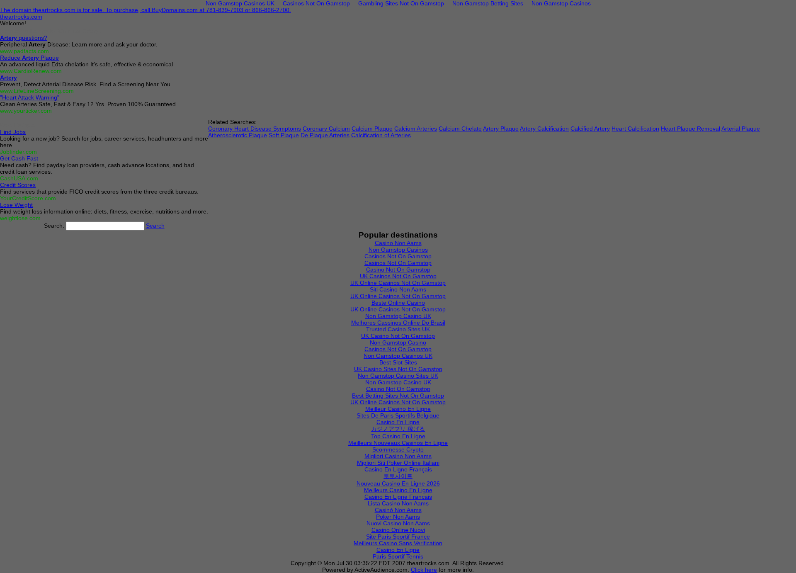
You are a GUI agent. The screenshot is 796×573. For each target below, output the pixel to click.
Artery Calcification (544, 128)
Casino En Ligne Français (398, 469)
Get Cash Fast (19, 158)
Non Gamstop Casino (398, 342)
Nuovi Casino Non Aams (398, 523)
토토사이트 (398, 476)
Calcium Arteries (415, 128)
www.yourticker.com (26, 110)
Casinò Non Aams (398, 510)
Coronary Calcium (326, 128)
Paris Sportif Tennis (398, 556)
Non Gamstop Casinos (398, 249)
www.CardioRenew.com (31, 71)
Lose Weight (16, 205)
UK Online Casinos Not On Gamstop (398, 282)
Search (155, 225)
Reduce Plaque (29, 57)
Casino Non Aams (398, 243)
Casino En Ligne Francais (398, 496)
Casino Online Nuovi (398, 530)
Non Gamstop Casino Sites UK (398, 375)
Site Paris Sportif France (398, 536)
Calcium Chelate (460, 128)
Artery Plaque (501, 128)
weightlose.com (20, 218)
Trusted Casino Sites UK (398, 329)
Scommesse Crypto (398, 449)
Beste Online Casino (398, 302)
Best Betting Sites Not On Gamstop (398, 395)
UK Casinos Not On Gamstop (398, 276)
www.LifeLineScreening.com (37, 90)
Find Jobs (13, 132)
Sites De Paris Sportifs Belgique (398, 415)
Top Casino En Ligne (398, 436)
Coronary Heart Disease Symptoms (254, 128)
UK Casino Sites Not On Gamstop (398, 369)
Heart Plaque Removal (690, 128)
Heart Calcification (635, 128)
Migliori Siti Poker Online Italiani (398, 462)
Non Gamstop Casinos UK (398, 355)
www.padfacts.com (24, 51)
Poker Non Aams (398, 516)
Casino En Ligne (398, 422)
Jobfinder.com (18, 151)
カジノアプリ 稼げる (398, 428)
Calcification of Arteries (381, 135)
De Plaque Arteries (325, 135)
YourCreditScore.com (28, 198)
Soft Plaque (284, 135)
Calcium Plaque (372, 128)
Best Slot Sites (398, 362)
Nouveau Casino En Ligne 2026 (398, 483)
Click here (424, 569)
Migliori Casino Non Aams (398, 456)
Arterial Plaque (740, 128)
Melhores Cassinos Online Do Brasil (398, 322)
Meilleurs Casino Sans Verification (398, 543)
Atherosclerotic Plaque (237, 135)
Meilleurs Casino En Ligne (398, 490)
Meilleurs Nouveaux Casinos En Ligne (398, 442)
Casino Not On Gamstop (398, 269)
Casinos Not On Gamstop (398, 256)
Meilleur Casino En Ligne (398, 408)
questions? (23, 37)
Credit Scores (18, 185)
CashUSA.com (19, 178)
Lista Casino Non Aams (398, 503)
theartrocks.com (21, 16)
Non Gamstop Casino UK (398, 316)
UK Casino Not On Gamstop (398, 336)
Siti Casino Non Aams (398, 289)
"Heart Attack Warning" (29, 97)
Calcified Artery (590, 128)
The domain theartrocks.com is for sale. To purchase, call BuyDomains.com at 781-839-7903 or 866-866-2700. (145, 10)
